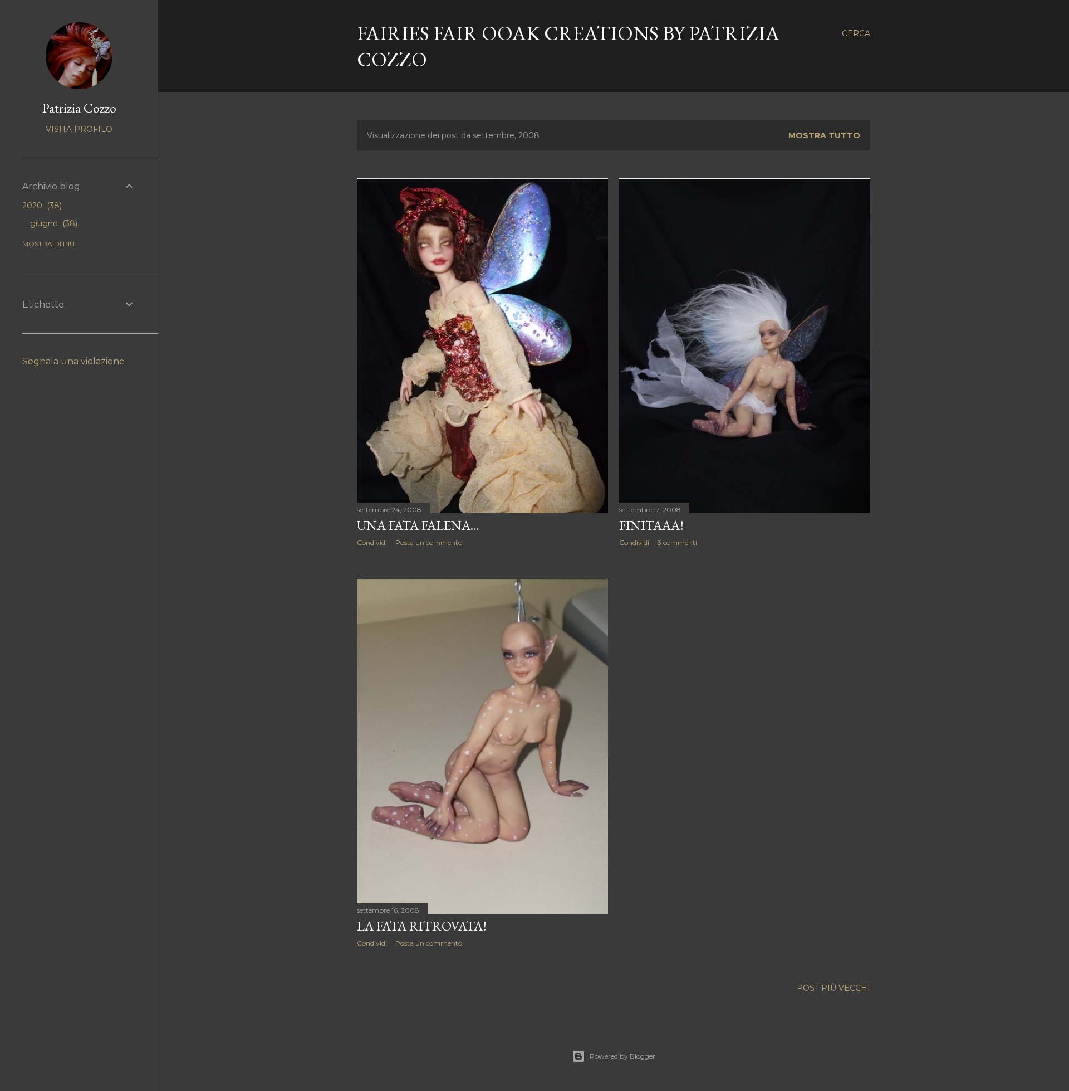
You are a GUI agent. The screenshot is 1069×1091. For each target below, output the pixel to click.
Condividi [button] (372, 542)
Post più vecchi (833, 988)
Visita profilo (79, 129)
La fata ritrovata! (422, 925)
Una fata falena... (418, 525)
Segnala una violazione (73, 361)
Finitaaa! (651, 525)
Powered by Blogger (622, 1056)
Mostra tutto (824, 135)
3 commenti (677, 542)
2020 (41, 206)
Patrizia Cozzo (79, 107)
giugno (52, 223)
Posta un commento (428, 542)
